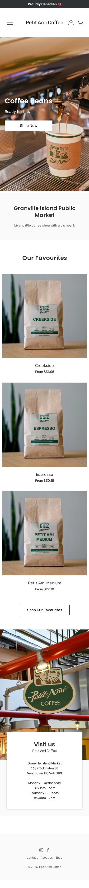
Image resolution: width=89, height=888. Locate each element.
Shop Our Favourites (44, 610)
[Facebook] (48, 850)
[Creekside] (44, 316)
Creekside (44, 365)
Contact (32, 857)
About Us (47, 857)
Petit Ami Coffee (44, 22)
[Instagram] (41, 850)
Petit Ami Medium (44, 583)
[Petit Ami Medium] (44, 533)
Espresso (44, 474)
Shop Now (28, 126)
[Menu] (10, 23)
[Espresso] (44, 425)
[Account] (71, 22)
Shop (59, 857)
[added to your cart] (80, 22)
